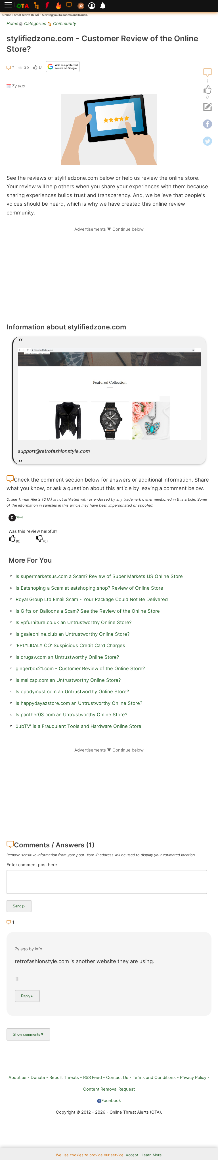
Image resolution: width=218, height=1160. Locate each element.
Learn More (152, 1155)
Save (19, 517)
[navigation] (207, 89)
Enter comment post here (32, 864)
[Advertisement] (109, 272)
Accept (132, 1155)
